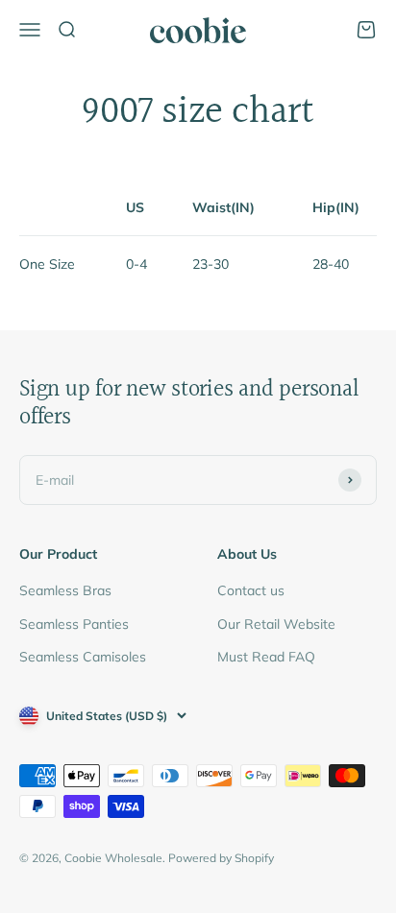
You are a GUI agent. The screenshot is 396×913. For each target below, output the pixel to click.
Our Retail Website (276, 624)
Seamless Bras (65, 590)
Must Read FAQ (266, 656)
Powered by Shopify (221, 858)
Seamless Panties (74, 624)
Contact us (251, 590)
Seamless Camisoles (82, 656)
